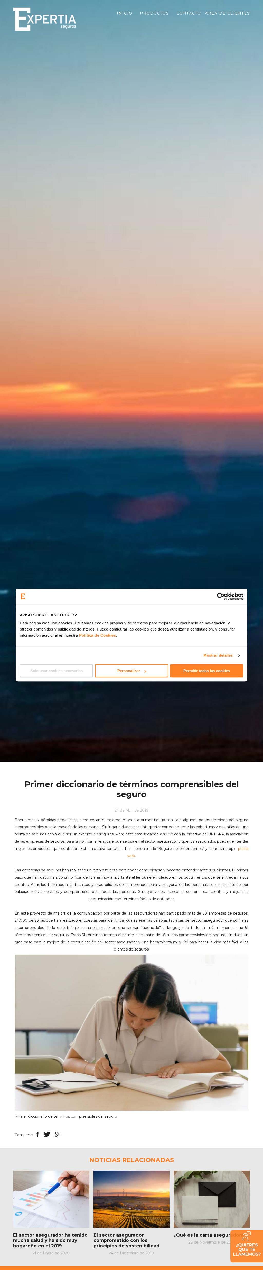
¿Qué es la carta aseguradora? (210, 1235)
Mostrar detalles (218, 655)
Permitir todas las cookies (206, 671)
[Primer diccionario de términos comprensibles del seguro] (131, 1032)
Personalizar (128, 671)
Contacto (188, 13)
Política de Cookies (97, 635)
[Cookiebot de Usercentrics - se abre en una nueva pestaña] (220, 596)
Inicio (125, 13)
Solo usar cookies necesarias (56, 671)
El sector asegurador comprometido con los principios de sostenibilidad (126, 1240)
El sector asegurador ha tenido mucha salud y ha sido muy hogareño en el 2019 (50, 1240)
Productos (154, 13)
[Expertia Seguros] (51, 19)
